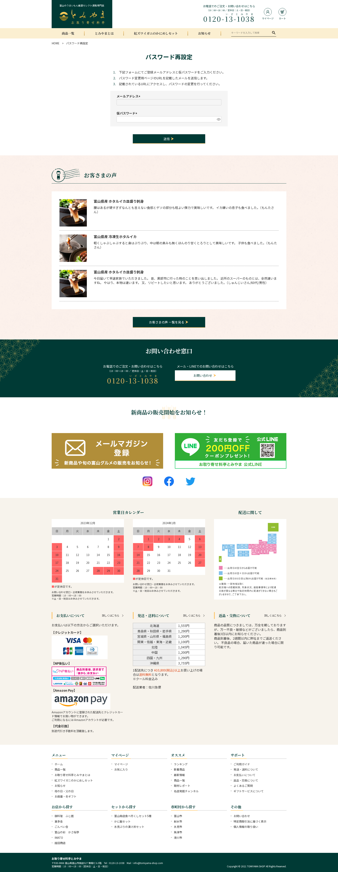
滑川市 (178, 838)
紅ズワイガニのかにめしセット (156, 33)
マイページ (121, 764)
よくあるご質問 (243, 786)
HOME (55, 43)
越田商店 (60, 843)
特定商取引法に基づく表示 (250, 821)
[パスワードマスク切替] (218, 119)
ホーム (59, 764)
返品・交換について (246, 780)
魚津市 (178, 832)
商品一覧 (68, 33)
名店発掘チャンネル (186, 791)
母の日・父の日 (64, 791)
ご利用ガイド (242, 764)
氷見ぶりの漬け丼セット (129, 827)
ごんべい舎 (61, 827)
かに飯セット (122, 821)
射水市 (178, 821)
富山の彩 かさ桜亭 (67, 832)
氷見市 (178, 827)
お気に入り (121, 769)
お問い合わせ (242, 816)
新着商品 (179, 769)
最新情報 (179, 775)
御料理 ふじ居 (64, 816)
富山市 (178, 816)
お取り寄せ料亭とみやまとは (72, 775)
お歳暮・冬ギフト (65, 796)
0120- (229, 18)
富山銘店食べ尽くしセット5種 (132, 816)
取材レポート (182, 786)
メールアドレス (129, 96)
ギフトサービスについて (249, 791)
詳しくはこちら (110, 615)
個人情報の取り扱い (246, 827)
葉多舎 (59, 821)
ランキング (181, 764)
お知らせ (204, 33)
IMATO (59, 838)
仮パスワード (127, 113)
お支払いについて (244, 775)
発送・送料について (246, 769)
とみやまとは (104, 33)
